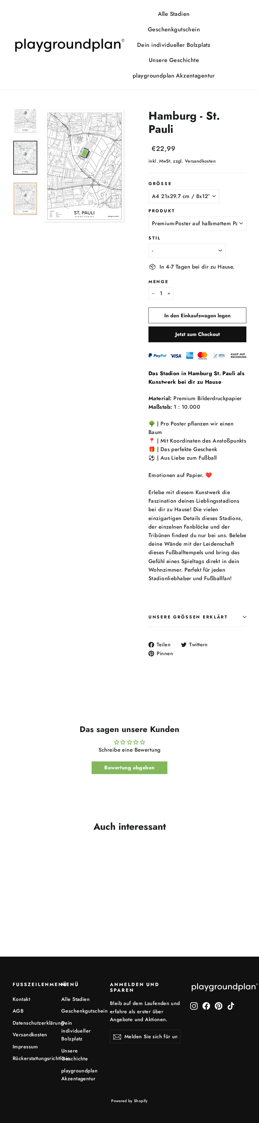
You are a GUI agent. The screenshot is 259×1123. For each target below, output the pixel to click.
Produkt (161, 210)
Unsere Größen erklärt (188, 617)
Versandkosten (200, 161)
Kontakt (21, 999)
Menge (158, 281)
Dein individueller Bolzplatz (174, 45)
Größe (160, 183)
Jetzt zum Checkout (197, 334)
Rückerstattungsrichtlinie (32, 1058)
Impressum (25, 1046)
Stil (154, 237)
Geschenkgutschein (174, 29)
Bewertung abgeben (129, 767)
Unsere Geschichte (174, 60)
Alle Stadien (174, 14)
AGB (18, 1010)
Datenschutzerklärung (32, 1023)
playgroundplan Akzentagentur (174, 75)
